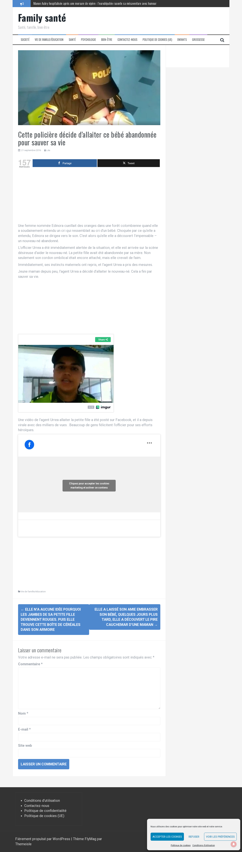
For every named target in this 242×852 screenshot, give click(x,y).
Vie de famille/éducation (49, 40)
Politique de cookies (181, 845)
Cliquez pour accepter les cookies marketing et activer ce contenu (89, 485)
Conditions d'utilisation (42, 800)
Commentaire (30, 664)
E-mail (24, 729)
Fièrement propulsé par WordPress (43, 839)
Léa (48, 150)
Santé (72, 40)
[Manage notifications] (234, 844)
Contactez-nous (127, 40)
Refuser (194, 836)
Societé (25, 40)
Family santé (42, 17)
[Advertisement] (89, 196)
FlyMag (90, 839)
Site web (25, 745)
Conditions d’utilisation (203, 845)
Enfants (182, 40)
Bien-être (106, 40)
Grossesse (198, 40)
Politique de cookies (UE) (157, 40)
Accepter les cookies (167, 836)
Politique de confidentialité (45, 811)
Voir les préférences (220, 836)
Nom (23, 713)
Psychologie (88, 40)
